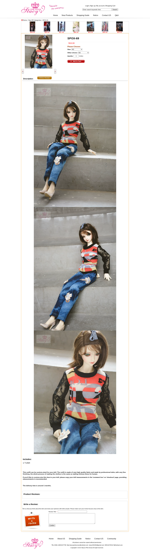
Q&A (117, 15)
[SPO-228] (85, 31)
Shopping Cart (110, 6)
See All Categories (34, 20)
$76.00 (128, 32)
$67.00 (41, 32)
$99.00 (85, 32)
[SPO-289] (70, 31)
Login (87, 6)
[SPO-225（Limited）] (128, 31)
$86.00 (56, 32)
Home (55, 15)
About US (61, 539)
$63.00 (70, 32)
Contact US (106, 15)
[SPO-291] (41, 31)
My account (100, 6)
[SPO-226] (114, 31)
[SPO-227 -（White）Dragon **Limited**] (99, 31)
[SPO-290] (56, 31)
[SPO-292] (27, 31)
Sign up (92, 6)
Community (111, 539)
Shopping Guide (83, 15)
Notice (95, 15)
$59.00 (27, 32)
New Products (67, 15)
